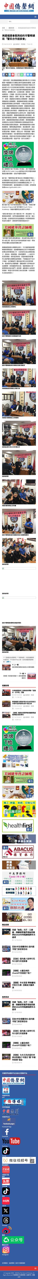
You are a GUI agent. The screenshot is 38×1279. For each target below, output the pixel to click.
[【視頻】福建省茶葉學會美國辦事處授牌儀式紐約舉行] (6, 715)
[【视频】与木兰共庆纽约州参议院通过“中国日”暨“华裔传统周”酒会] (6, 1057)
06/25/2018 (8, 44)
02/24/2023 (18, 952)
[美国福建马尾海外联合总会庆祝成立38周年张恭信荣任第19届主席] (6, 704)
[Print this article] (18, 75)
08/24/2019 (18, 1063)
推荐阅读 (5, 997)
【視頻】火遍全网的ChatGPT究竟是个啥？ (22, 971)
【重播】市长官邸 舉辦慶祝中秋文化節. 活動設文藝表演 (23, 985)
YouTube (5, 1146)
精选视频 (5, 925)
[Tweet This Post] (6, 75)
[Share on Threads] (33, 75)
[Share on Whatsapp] (21, 75)
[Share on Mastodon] (24, 75)
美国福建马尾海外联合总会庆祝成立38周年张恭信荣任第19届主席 (24, 702)
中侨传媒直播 (6, 1107)
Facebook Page (6, 1127)
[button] (35, 16)
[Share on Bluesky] (31, 75)
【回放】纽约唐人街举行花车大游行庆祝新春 (23, 959)
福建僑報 (11, 1263)
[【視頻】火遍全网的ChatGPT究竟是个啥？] (6, 973)
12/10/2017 (18, 717)
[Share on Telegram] (27, 75)
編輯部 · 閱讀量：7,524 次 (23, 44)
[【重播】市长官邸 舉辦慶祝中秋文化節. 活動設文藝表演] (6, 984)
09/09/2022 (18, 990)
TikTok (4, 1156)
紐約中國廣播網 (20, 1263)
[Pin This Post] (12, 75)
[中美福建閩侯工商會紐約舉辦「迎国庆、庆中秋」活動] (6, 693)
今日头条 (4, 1186)
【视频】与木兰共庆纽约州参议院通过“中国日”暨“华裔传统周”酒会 (24, 1057)
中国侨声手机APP (6, 1096)
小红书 (4, 1206)
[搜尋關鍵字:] (19, 21)
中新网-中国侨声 (5, 1176)
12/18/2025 (18, 940)
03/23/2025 (18, 706)
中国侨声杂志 (6, 1117)
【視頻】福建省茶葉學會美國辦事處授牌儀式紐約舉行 (24, 714)
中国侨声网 (5, 1086)
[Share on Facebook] (3, 75)
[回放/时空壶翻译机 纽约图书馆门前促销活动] (6, 948)
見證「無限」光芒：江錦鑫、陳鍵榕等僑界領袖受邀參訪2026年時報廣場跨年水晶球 (23, 933)
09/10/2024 (18, 695)
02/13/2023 (18, 964)
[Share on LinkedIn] (9, 75)
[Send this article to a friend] (15, 75)
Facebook (5, 1136)
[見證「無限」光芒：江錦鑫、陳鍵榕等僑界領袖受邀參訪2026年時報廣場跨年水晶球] (6, 932)
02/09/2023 (18, 976)
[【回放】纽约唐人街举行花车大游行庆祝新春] (6, 961)
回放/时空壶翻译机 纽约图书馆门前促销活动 (23, 947)
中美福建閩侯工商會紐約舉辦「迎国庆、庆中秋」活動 (24, 691)
